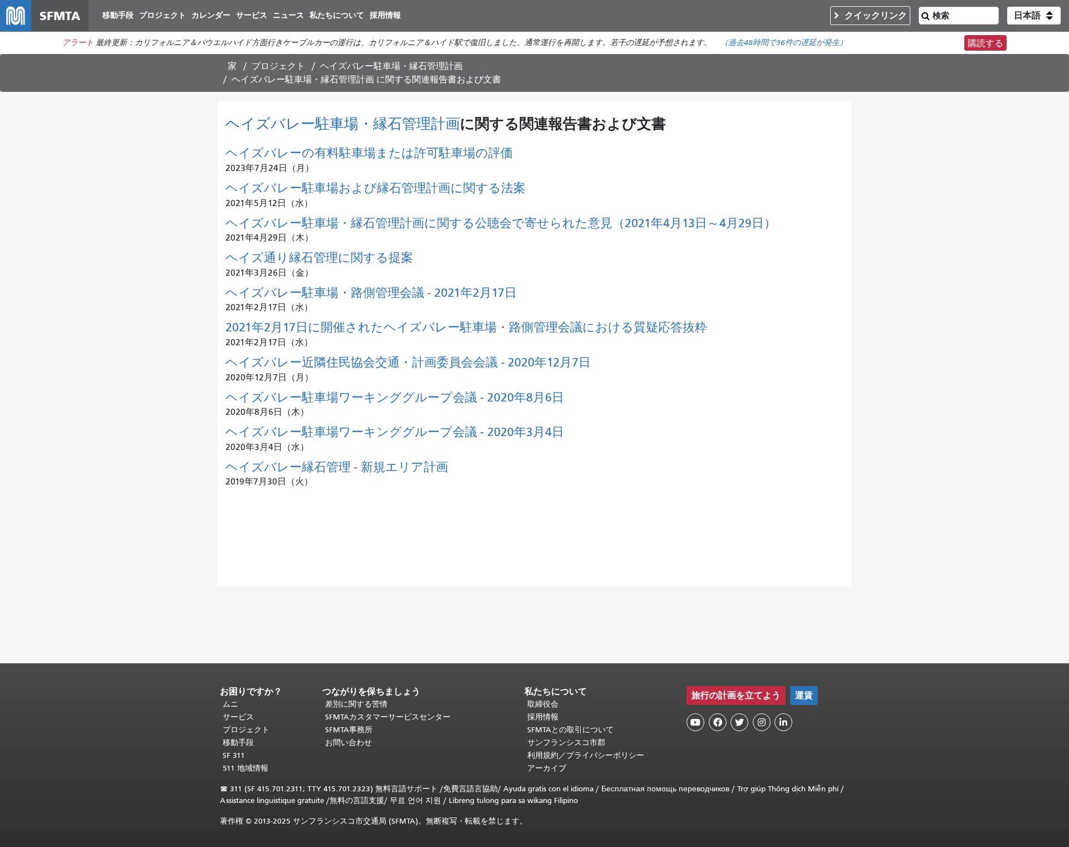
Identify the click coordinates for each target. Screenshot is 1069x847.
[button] (1034, 16)
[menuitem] (118, 16)
